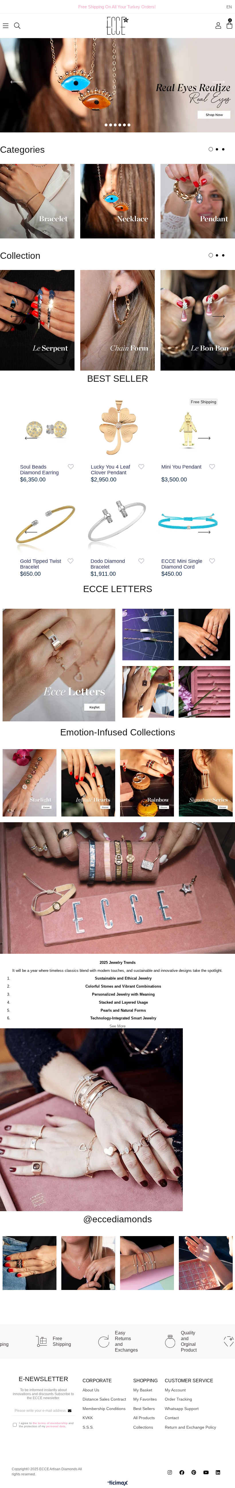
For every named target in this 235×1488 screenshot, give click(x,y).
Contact (172, 1417)
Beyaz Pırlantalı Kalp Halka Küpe (110, 469)
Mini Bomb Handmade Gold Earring (109, 563)
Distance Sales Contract (104, 1399)
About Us (91, 1389)
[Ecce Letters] (58, 664)
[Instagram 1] (29, 1263)
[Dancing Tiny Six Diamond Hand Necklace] (188, 521)
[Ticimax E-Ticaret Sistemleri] (117, 1483)
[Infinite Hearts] (88, 782)
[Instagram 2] (88, 1263)
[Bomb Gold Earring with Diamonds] (46, 427)
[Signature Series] (206, 782)
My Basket (142, 1389)
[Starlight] (29, 782)
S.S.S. (88, 1427)
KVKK (88, 1417)
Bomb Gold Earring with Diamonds (42, 469)
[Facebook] (182, 1472)
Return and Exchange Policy (190, 1427)
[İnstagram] (169, 1472)
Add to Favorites (71, 466)
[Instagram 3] (147, 1263)
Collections (143, 1427)
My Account (175, 1389)
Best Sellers (144, 1408)
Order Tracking (178, 1399)
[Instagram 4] (206, 1263)
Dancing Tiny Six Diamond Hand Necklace (180, 563)
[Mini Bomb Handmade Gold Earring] (117, 521)
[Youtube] (206, 1472)
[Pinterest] (194, 1472)
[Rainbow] (147, 782)
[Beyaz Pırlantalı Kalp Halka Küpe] (117, 427)
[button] (106, 124)
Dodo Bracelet (36, 561)
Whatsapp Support (182, 1408)
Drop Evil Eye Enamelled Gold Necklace (179, 469)
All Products (144, 1417)
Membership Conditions (104, 1408)
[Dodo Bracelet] (46, 521)
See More (117, 1026)
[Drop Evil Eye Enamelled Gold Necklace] (188, 427)
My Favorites (145, 1399)
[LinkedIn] (218, 1472)
